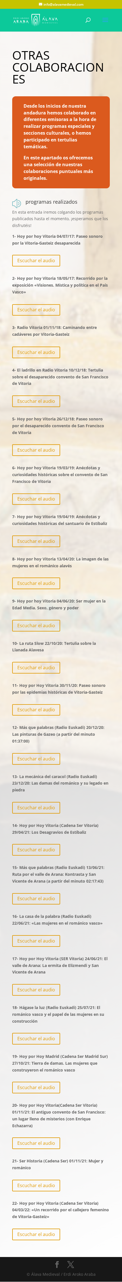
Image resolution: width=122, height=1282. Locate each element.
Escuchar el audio (36, 260)
